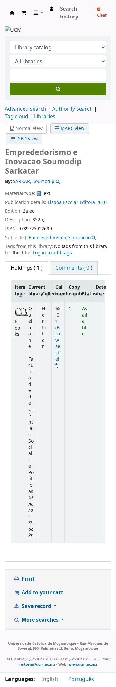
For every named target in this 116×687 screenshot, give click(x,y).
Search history (69, 13)
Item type (19, 290)
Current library (33, 290)
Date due (100, 290)
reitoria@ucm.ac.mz (37, 664)
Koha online (12, 13)
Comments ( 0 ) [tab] (73, 268)
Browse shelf (58, 346)
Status (87, 293)
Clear (102, 15)
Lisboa (55, 202)
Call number (60, 290)
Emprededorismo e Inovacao (60, 237)
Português (81, 679)
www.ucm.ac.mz (82, 664)
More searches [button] (40, 620)
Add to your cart (41, 593)
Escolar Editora (79, 202)
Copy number (73, 290)
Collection (46, 293)
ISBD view (26, 138)
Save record (36, 606)
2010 (101, 202)
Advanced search (25, 109)
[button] (24, 12)
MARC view (71, 128)
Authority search (72, 109)
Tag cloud (16, 117)
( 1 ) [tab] (27, 268)
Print (27, 579)
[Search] (58, 89)
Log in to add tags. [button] (53, 253)
